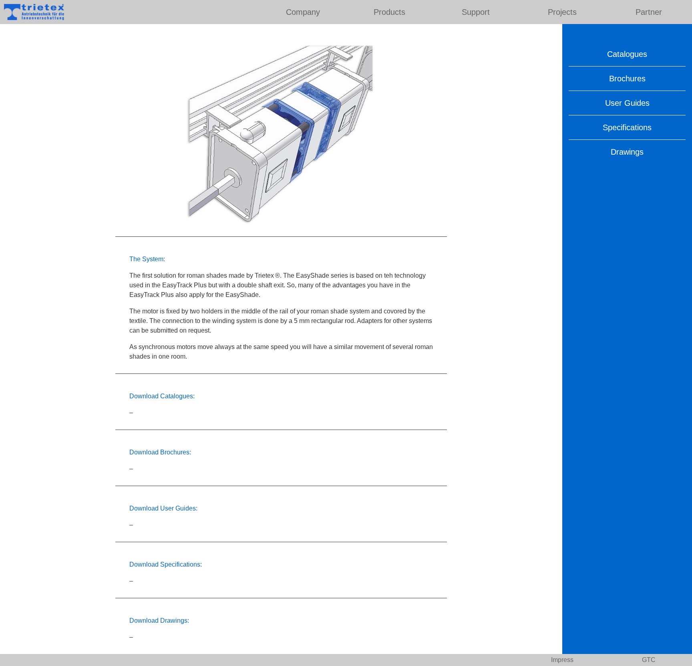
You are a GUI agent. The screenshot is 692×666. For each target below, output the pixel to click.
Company (303, 12)
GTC (649, 659)
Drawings (627, 151)
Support (476, 12)
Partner (649, 12)
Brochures (627, 78)
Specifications (627, 127)
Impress (562, 659)
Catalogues (627, 54)
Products (389, 12)
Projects (562, 12)
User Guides (627, 103)
